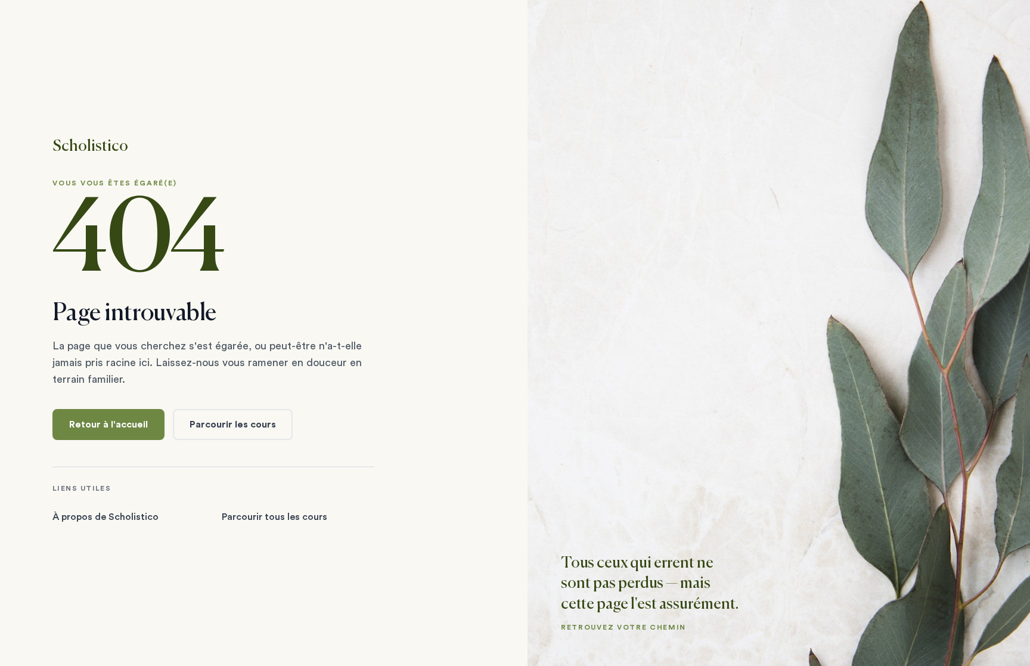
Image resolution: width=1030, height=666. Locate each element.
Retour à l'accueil (108, 424)
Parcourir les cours (233, 424)
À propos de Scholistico (105, 517)
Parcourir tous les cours (274, 517)
